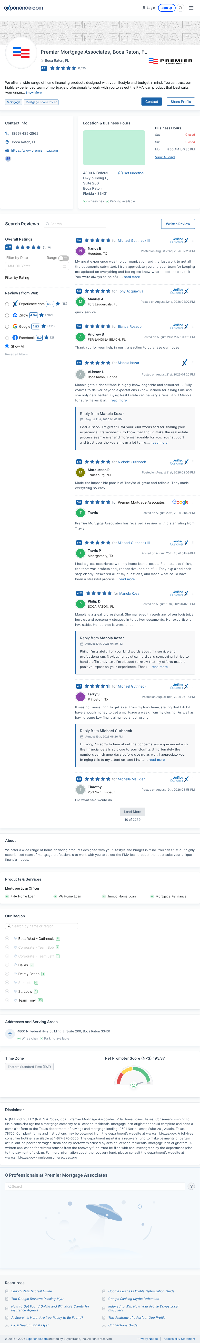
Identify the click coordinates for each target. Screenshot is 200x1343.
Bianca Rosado (129, 326)
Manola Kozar (128, 363)
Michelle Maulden (131, 779)
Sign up (166, 8)
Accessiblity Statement (179, 1339)
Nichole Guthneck (132, 462)
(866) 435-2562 (25, 133)
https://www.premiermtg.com (34, 150)
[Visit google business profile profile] (8, 159)
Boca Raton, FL (24, 142)
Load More (132, 812)
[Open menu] (191, 8)
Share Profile (181, 101)
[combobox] (74, 224)
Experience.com (37, 1339)
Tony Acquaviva (130, 291)
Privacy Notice (148, 1339)
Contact (151, 101)
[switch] (63, 258)
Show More (34, 92)
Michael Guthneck (132, 686)
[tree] (100, 969)
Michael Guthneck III (134, 240)
